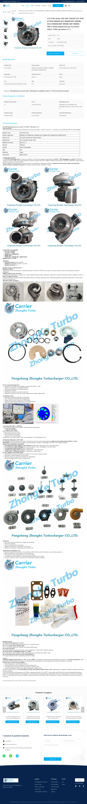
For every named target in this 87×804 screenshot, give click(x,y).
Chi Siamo (37, 5)
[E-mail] (19, 757)
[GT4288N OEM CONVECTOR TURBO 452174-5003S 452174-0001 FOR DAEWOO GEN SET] (53, 705)
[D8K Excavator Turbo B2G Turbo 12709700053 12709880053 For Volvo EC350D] (73, 705)
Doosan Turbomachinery (30, 680)
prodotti (9, 12)
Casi (63, 781)
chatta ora (58, 5)
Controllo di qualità (55, 786)
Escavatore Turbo (14, 12)
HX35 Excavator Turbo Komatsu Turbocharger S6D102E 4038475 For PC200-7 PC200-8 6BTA (33, 718)
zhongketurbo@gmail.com (11, 744)
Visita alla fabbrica (54, 784)
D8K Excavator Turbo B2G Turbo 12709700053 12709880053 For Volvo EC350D (73, 718)
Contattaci (44, 5)
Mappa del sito (54, 789)
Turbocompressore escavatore (11, 680)
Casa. (22, 5)
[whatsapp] (6, 757)
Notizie (63, 784)
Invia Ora (51, 759)
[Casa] (8, 6)
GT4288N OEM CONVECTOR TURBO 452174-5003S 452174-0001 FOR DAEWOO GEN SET (53, 718)
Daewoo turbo (21, 680)
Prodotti (27, 5)
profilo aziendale (54, 781)
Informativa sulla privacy (15, 802)
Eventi (49, 5)
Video (32, 5)
